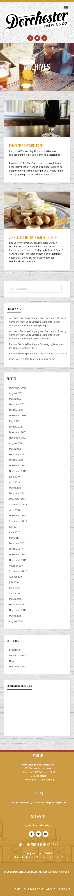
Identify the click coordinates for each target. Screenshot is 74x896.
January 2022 (16, 409)
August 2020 (15, 443)
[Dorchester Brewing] (37, 18)
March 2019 (15, 487)
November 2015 (17, 610)
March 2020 (15, 448)
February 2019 (16, 493)
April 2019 (14, 482)
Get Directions (38, 775)
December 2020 (17, 432)
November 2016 (17, 560)
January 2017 (16, 548)
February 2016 (16, 604)
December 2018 (17, 498)
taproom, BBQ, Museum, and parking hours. (40, 802)
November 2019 (17, 471)
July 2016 (13, 582)
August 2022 (15, 393)
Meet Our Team (17, 655)
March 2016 (15, 598)
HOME (16, 889)
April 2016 (14, 593)
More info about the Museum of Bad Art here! (38, 857)
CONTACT (64, 889)
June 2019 (14, 476)
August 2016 (15, 576)
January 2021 (16, 426)
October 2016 (16, 565)
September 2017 (18, 521)
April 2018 (14, 510)
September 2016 (18, 571)
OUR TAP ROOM (33, 889)
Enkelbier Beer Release (26, 146)
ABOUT (50, 889)
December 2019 (17, 465)
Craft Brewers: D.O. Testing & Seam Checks (32, 359)
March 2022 (15, 398)
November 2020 (17, 437)
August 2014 (15, 621)
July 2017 (13, 526)
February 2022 (16, 404)
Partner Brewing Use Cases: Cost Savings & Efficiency (38, 353)
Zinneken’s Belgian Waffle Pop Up (33, 237)
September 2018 (18, 504)
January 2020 (16, 459)
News (12, 661)
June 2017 (14, 532)
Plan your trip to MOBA (38, 853)
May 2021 (14, 421)
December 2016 (17, 554)
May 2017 (14, 537)
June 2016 (14, 587)
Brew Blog (14, 649)
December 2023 (17, 387)
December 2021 (17, 415)
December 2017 (17, 515)
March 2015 (15, 615)
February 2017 (16, 543)
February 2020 (16, 454)
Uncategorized (17, 666)
